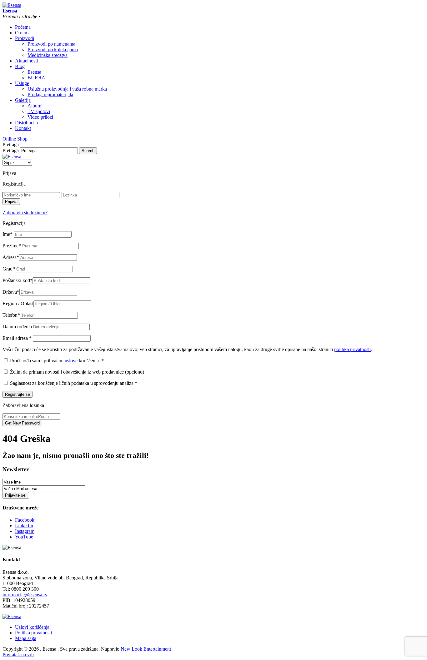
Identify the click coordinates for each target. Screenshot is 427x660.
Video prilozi (40, 117)
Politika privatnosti (33, 632)
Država (11, 292)
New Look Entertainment (146, 649)
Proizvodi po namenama (51, 44)
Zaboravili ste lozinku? (25, 212)
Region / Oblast (18, 303)
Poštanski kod (18, 280)
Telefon (11, 315)
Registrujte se (17, 394)
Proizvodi (24, 38)
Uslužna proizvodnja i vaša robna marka (67, 89)
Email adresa (17, 338)
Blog (20, 66)
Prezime (12, 245)
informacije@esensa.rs (25, 594)
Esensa (34, 72)
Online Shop (15, 138)
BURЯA (36, 77)
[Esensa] (12, 5)
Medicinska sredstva (48, 55)
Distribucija (26, 122)
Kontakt (23, 128)
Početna (23, 27)
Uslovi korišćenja (32, 627)
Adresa (11, 257)
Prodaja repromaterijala (50, 94)
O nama (23, 32)
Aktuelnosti (26, 60)
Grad (9, 268)
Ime (8, 234)
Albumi (35, 105)
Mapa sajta (25, 638)
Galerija (23, 100)
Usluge (22, 83)
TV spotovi (39, 111)
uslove (71, 360)
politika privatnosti (352, 349)
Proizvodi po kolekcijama (53, 49)
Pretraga (11, 150)
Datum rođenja (17, 326)
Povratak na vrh (18, 654)
